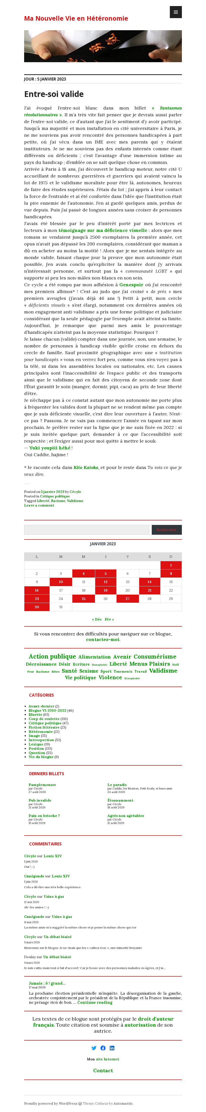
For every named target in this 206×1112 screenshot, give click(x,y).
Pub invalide (40, 800)
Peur (30, 671)
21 (149, 590)
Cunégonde (34, 876)
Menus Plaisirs (149, 663)
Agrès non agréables (126, 815)
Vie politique (80, 677)
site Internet (107, 1059)
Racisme (58, 501)
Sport (106, 671)
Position (36, 748)
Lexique (36, 744)
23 (37, 598)
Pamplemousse (42, 784)
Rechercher (167, 529)
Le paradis (117, 784)
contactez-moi (102, 639)
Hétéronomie (41, 731)
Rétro (56, 671)
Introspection (41, 740)
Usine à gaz (54, 896)
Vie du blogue (41, 757)
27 (128, 598)
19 (106, 590)
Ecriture (81, 664)
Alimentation (94, 657)
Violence (110, 677)
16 (37, 590)
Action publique (52, 656)
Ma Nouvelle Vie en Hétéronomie (76, 18)
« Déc (97, 619)
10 (61, 582)
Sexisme (88, 671)
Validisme (75, 501)
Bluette (35, 714)
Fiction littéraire (44, 727)
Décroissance (41, 664)
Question (37, 752)
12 (106, 582)
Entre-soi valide (54, 93)
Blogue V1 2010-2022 (47, 710)
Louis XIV (53, 856)
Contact (103, 1070)
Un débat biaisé (58, 937)
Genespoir (131, 285)
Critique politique (55, 496)
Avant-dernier (41, 706)
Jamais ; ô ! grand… (47, 983)
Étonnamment (120, 800)
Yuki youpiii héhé (49, 448)
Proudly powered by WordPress (50, 1103)
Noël (175, 664)
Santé (69, 670)
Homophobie (99, 665)
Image (34, 735)
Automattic (123, 1103)
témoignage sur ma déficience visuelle (103, 230)
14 (149, 582)
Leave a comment (39, 505)
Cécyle (75, 492)
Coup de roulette (44, 718)
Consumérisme (155, 656)
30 (37, 607)
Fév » (109, 619)
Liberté (43, 501)
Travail (141, 671)
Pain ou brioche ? (44, 815)
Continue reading (94, 1002)
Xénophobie (132, 678)
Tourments (123, 672)
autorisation (140, 1025)
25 (84, 598)
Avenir (122, 657)
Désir (65, 664)
